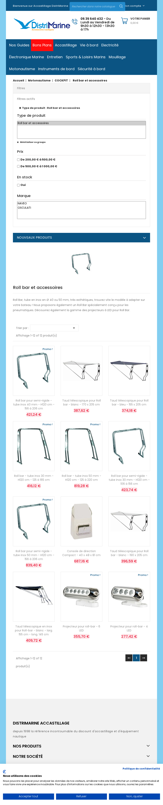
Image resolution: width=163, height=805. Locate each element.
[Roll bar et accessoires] (81, 123)
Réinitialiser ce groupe (33, 142)
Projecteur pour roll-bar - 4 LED (129, 628)
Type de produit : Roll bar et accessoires (51, 108)
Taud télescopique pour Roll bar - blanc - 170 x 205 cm (81, 402)
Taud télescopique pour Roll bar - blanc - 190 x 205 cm (129, 553)
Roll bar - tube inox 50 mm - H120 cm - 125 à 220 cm (81, 478)
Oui (23, 185)
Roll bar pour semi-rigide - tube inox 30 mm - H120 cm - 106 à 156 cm (129, 480)
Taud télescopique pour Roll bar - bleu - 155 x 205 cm (129, 402)
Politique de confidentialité (141, 768)
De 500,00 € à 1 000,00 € (38, 166)
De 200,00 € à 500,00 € (37, 160)
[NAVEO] (81, 203)
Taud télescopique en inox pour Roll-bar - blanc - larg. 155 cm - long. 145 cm (34, 630)
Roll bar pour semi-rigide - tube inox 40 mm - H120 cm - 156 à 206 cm (33, 404)
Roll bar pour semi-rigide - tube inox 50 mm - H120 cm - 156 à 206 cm (33, 555)
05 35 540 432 (92, 18)
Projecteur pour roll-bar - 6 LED (81, 628)
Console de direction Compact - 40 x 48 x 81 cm (81, 553)
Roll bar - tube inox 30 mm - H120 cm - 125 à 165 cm (33, 478)
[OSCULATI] (81, 208)
